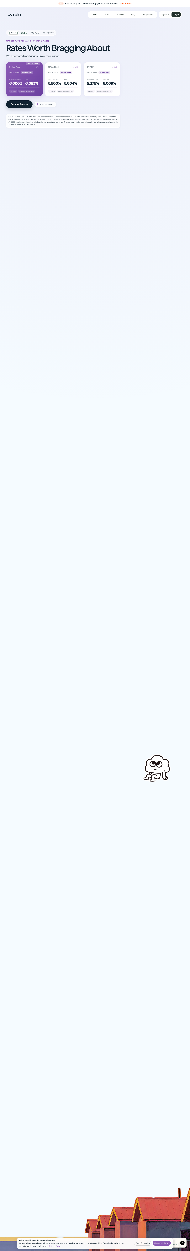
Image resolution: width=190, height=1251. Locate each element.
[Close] (134, 580)
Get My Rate (93, 652)
